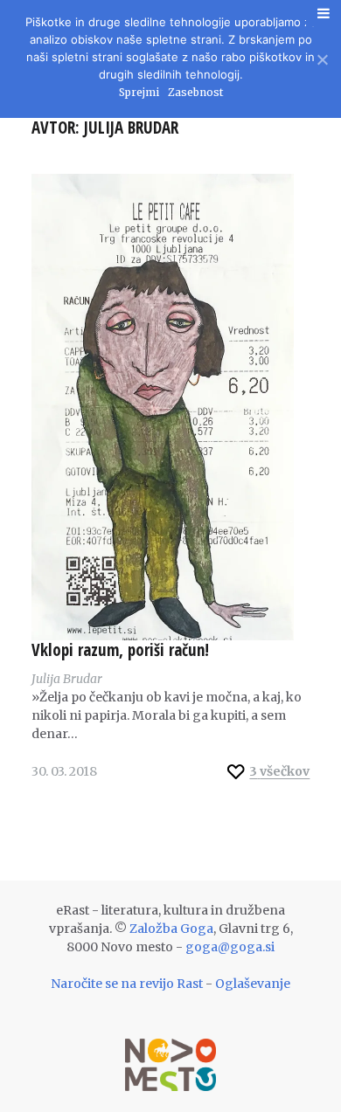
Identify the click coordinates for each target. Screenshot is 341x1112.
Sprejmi (139, 92)
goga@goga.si (230, 947)
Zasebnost (195, 92)
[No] (321, 57)
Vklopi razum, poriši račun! (120, 650)
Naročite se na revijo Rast (127, 983)
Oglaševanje (252, 983)
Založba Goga (171, 928)
